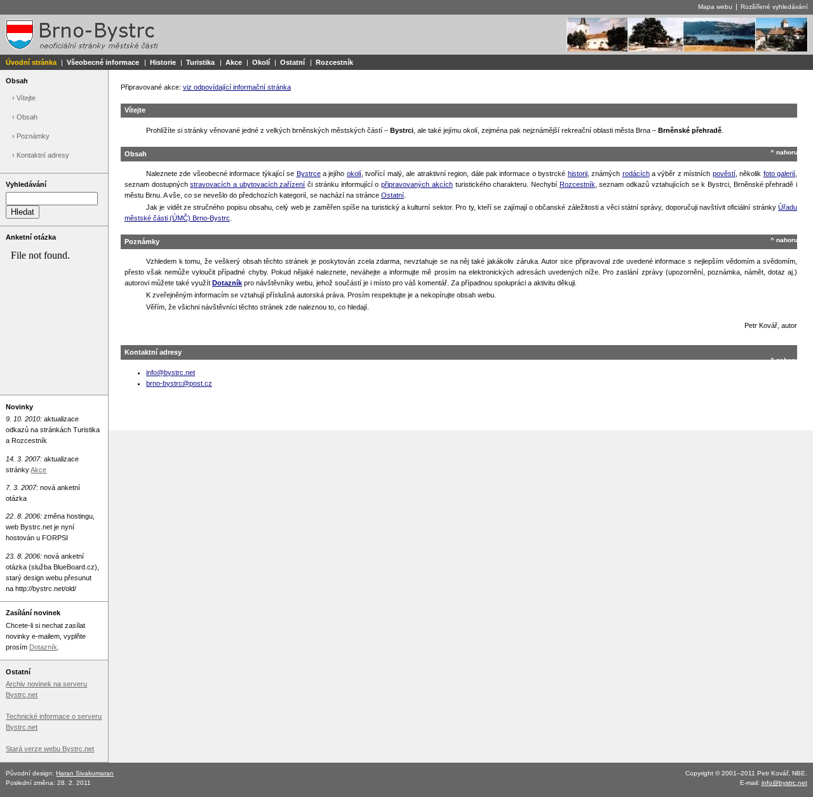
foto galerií (779, 173)
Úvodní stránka (31, 62)
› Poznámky (31, 136)
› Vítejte (24, 98)
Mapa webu (715, 6)
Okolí (261, 62)
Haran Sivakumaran (85, 773)
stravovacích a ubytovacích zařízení (247, 184)
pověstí (724, 173)
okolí (354, 173)
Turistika (200, 62)
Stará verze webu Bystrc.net (50, 749)
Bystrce (309, 173)
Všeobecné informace (103, 62)
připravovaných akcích (417, 184)
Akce (233, 62)
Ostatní (292, 62)
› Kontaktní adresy (40, 155)
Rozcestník (334, 62)
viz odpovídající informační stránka (237, 87)
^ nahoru (784, 152)
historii (578, 173)
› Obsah (24, 117)
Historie (163, 62)
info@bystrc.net (170, 372)
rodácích (636, 173)
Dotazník (43, 647)
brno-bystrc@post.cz (179, 383)
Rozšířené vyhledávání (774, 6)
